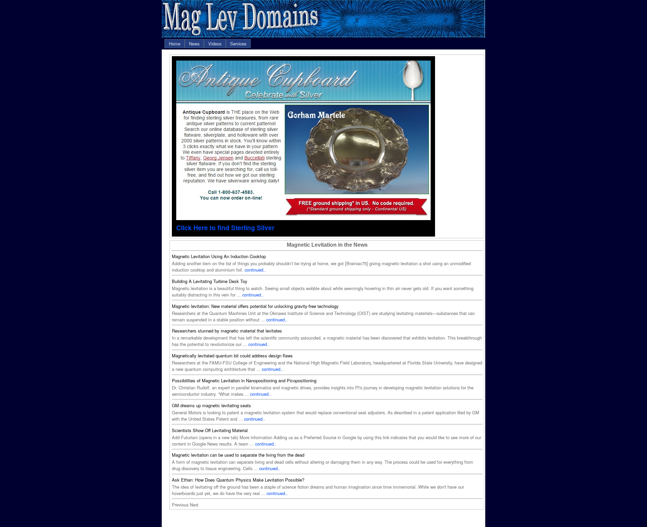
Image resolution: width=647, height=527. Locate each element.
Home (174, 43)
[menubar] (207, 43)
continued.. (255, 270)
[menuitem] (174, 43)
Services (238, 43)
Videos (214, 43)
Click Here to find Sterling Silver (225, 227)
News (194, 43)
